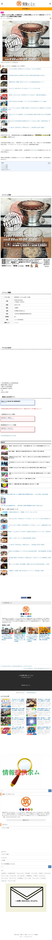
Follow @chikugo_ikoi (31, 692)
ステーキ (5, 878)
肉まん (4, 880)
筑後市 (2, 12)
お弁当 (44, 878)
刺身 (41, 873)
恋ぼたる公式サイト (6, 169)
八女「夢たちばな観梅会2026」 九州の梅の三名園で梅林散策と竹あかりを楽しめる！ (36, 668)
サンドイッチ (12, 880)
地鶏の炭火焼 (12, 873)
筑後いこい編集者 (26, 616)
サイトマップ (31, 934)
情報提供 (36, 934)
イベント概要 (5, 166)
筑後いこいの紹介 (23, 934)
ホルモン (42, 875)
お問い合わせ (16, 934)
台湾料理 (21, 878)
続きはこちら (26, 820)
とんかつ (13, 875)
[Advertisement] (26, 181)
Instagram (16, 322)
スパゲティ (13, 878)
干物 (36, 875)
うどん (35, 873)
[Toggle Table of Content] (48, 163)
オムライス (36, 878)
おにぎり (48, 873)
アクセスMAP (5, 168)
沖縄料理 (29, 875)
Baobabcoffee (33, 150)
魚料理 (4, 873)
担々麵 (28, 873)
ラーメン (28, 878)
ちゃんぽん (21, 875)
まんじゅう (20, 873)
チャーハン (5, 875)
